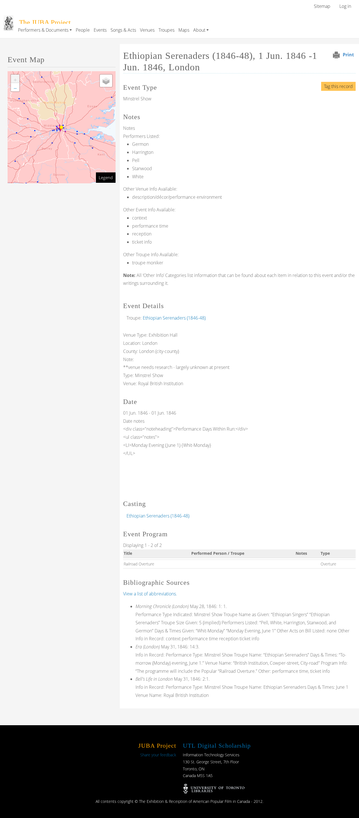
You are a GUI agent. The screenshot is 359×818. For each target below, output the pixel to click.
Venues (147, 30)
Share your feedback (158, 754)
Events (100, 30)
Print (348, 55)
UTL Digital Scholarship (217, 745)
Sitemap (322, 6)
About (199, 30)
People (83, 30)
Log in (345, 6)
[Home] (8, 19)
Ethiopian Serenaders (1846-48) (174, 318)
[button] (15, 79)
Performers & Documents (43, 30)
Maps (183, 30)
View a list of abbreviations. (150, 594)
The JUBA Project (45, 22)
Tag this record (338, 86)
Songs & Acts (123, 30)
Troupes (166, 30)
